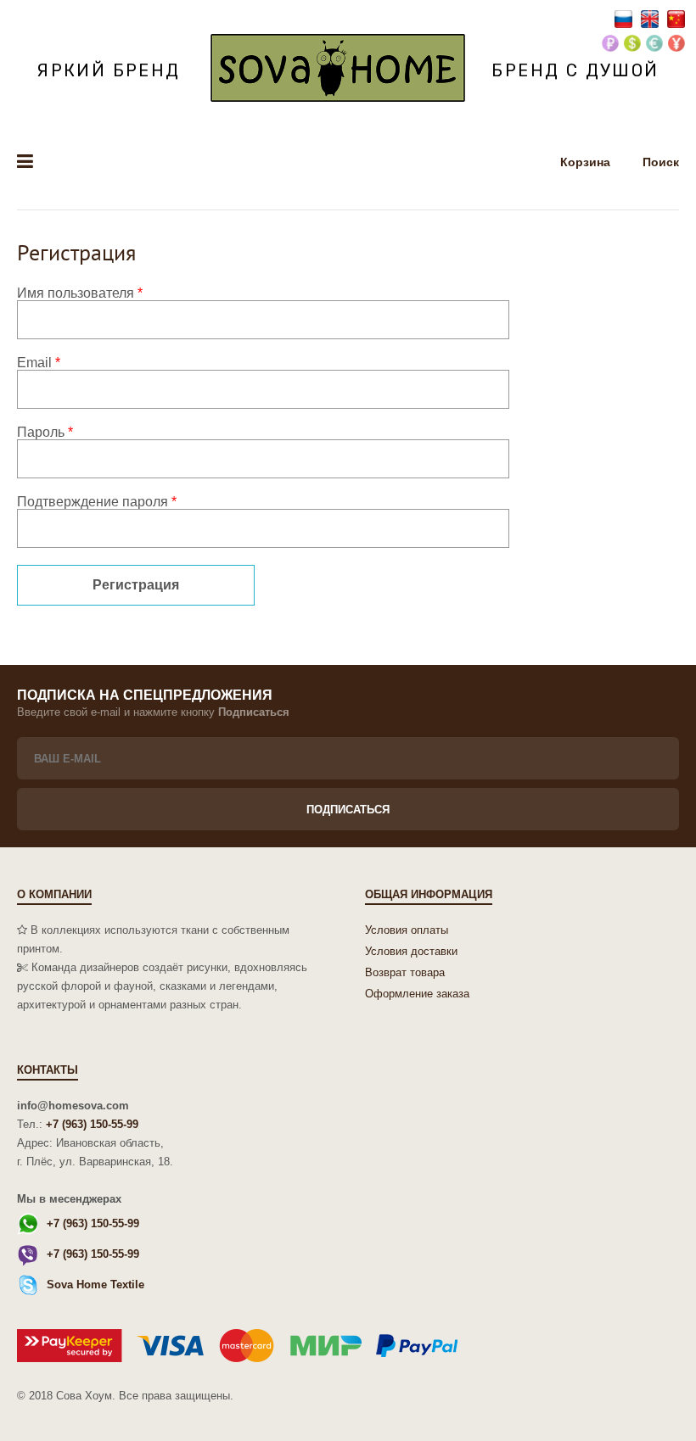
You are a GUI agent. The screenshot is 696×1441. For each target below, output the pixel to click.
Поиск (661, 162)
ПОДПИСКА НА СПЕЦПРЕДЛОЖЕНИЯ (144, 695)
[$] (632, 44)
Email (38, 362)
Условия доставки (411, 951)
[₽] (610, 44)
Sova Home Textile (95, 1284)
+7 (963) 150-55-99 (92, 1124)
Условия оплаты (406, 930)
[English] (651, 18)
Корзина (587, 162)
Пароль (45, 432)
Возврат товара (405, 972)
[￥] (676, 44)
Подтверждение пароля (97, 501)
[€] (654, 44)
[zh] (676, 18)
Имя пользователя (80, 293)
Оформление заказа (417, 993)
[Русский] (625, 18)
